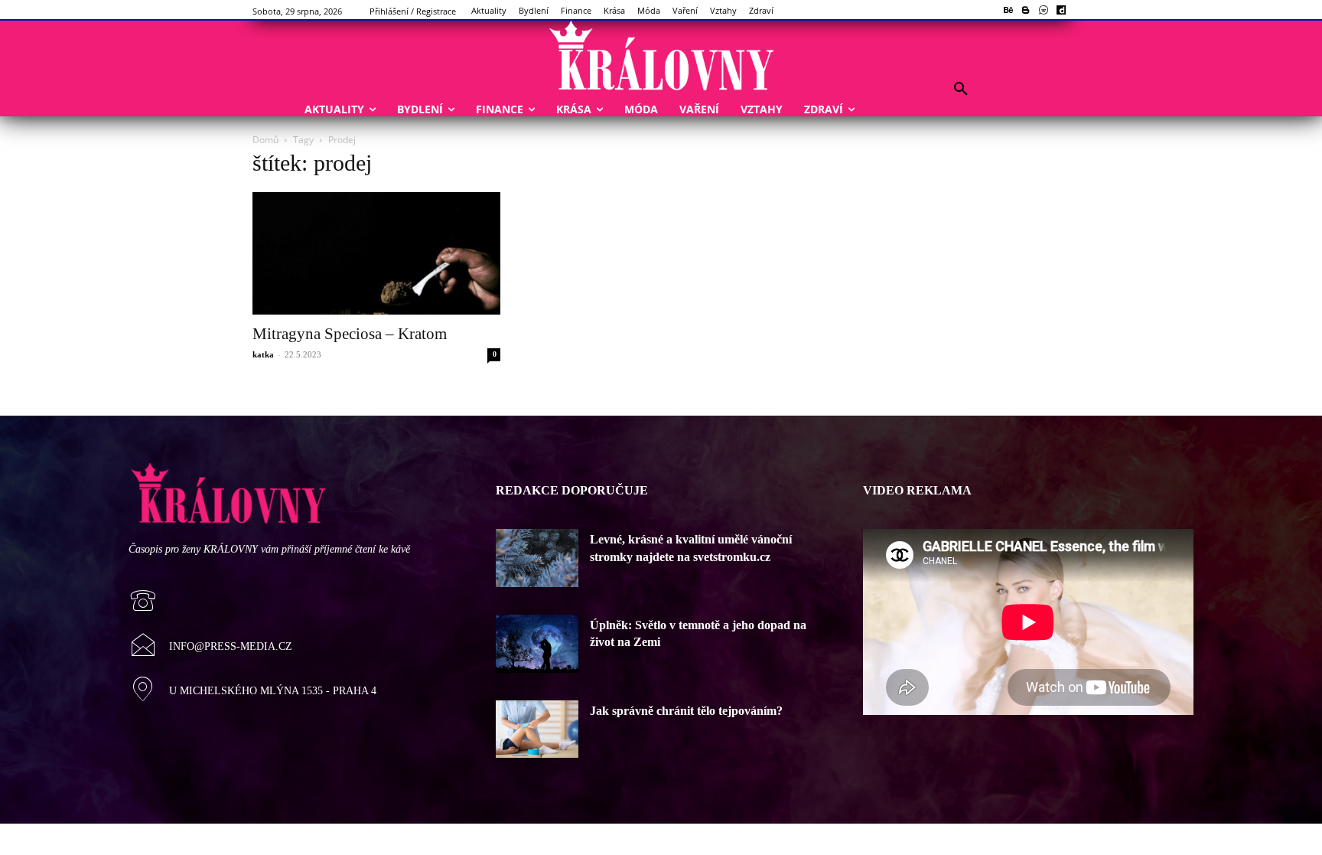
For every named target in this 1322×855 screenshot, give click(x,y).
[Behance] (1009, 11)
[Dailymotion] (1061, 11)
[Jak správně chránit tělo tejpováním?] (537, 729)
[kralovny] (661, 56)
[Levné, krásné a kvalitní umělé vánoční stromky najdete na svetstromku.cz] (537, 558)
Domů (265, 139)
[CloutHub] (1043, 11)
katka (263, 354)
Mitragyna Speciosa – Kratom (349, 334)
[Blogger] (1026, 11)
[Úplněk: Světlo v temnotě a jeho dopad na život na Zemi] (537, 644)
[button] (961, 89)
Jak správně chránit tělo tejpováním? (686, 710)
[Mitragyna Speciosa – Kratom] (376, 253)
